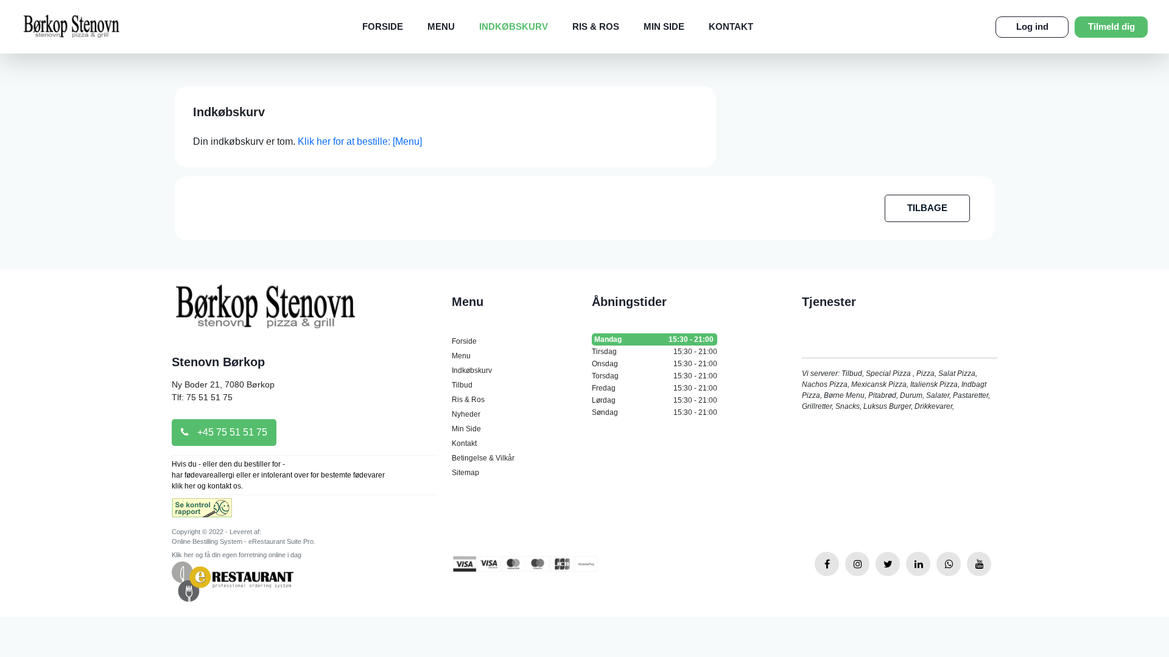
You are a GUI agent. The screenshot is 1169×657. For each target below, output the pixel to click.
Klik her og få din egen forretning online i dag (236, 554)
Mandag (654, 339)
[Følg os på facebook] (827, 564)
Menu (441, 26)
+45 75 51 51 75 (231, 432)
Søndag (654, 412)
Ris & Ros (595, 26)
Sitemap (465, 472)
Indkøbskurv (513, 26)
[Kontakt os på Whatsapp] (948, 564)
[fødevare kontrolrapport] (202, 512)
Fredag (654, 388)
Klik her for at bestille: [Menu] (360, 141)
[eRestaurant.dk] (232, 580)
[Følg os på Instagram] (857, 564)
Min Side (664, 26)
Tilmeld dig (1111, 26)
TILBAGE (927, 208)
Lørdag (654, 400)
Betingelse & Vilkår (483, 458)
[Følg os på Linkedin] (918, 564)
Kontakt (731, 26)
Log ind (1032, 26)
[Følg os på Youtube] (979, 564)
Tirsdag (654, 351)
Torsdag (654, 376)
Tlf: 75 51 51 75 (202, 397)
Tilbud (462, 385)
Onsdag (654, 364)
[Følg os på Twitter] (888, 564)
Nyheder (466, 414)
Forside (382, 26)
